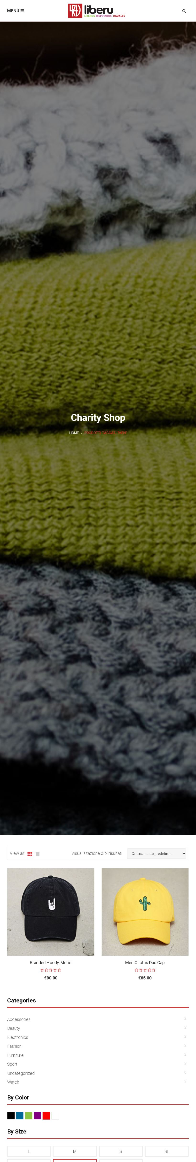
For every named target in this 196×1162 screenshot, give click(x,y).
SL (166, 1151)
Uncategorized (21, 1073)
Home (74, 433)
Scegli (39, 993)
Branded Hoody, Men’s (50, 962)
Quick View (89, 994)
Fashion (14, 1046)
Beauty (13, 1028)
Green (32, 1115)
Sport (12, 1064)
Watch (13, 1082)
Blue (23, 1115)
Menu (13, 10)
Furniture (15, 1055)
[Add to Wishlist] (78, 994)
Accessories (19, 1019)
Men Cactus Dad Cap (145, 962)
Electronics (17, 1037)
